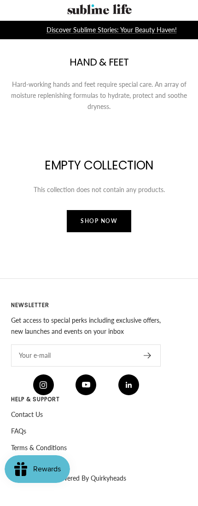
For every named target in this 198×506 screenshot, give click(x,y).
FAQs (18, 431)
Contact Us (27, 414)
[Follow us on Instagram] (43, 384)
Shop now (99, 220)
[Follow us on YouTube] (86, 384)
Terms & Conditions (39, 448)
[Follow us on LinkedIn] (128, 384)
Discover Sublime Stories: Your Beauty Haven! (112, 30)
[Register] (147, 355)
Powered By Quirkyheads (90, 478)
